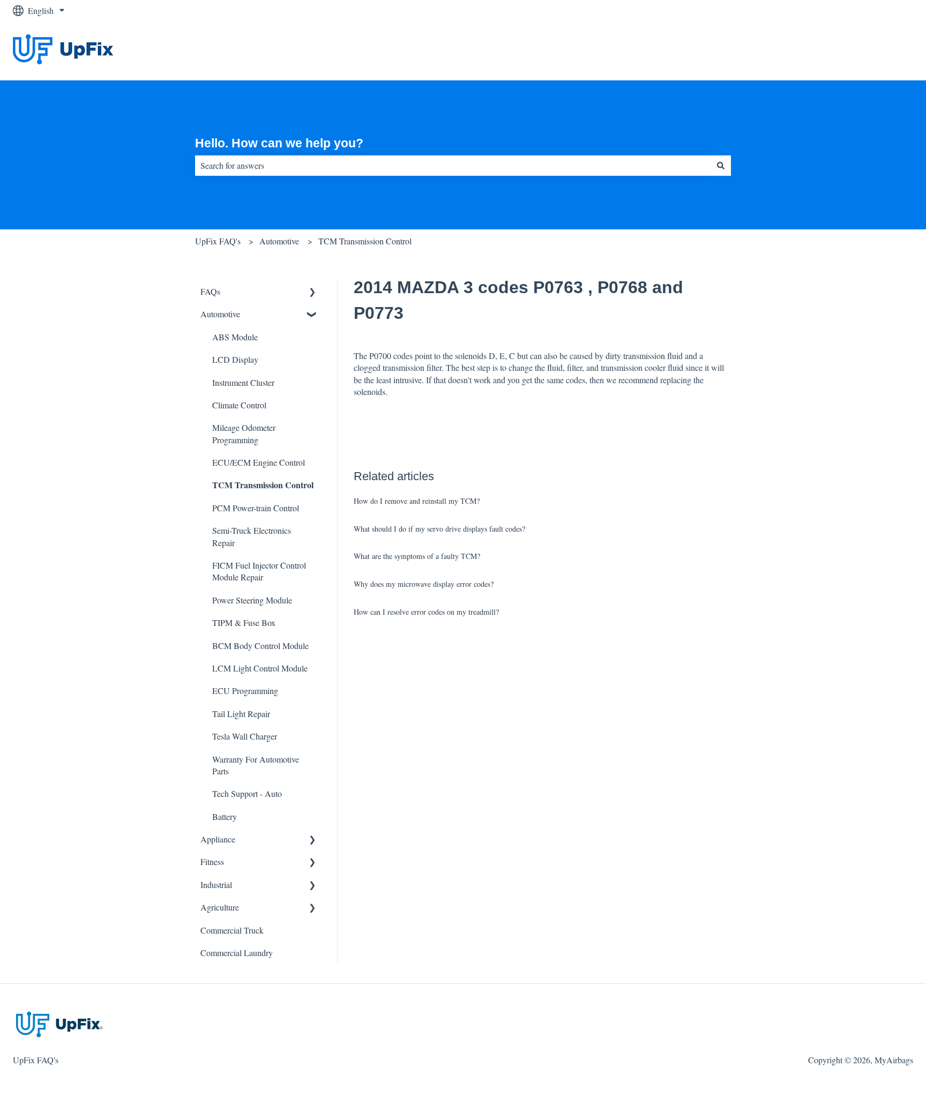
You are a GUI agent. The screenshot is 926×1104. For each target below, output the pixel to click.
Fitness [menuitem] (212, 861)
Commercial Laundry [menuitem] (236, 952)
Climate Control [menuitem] (239, 405)
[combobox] (453, 165)
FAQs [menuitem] (210, 291)
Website (889, 50)
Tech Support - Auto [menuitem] (247, 793)
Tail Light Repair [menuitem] (241, 713)
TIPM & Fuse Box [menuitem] (243, 622)
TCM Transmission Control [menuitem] (262, 485)
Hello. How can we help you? (279, 143)
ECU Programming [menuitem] (245, 690)
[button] (312, 292)
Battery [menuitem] (224, 816)
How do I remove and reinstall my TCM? (417, 501)
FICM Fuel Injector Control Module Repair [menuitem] (259, 571)
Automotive (279, 241)
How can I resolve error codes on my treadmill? (426, 612)
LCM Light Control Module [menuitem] (260, 668)
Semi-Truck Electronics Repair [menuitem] (251, 536)
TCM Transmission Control (365, 241)
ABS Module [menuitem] (235, 336)
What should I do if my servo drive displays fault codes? (439, 529)
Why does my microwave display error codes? (424, 584)
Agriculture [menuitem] (219, 907)
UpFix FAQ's (218, 241)
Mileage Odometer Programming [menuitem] (243, 433)
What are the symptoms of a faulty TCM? (417, 556)
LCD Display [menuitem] (235, 359)
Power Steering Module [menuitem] (252, 600)
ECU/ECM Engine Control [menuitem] (258, 462)
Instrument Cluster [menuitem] (243, 382)
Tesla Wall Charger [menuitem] (244, 736)
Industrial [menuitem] (216, 884)
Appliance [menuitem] (217, 839)
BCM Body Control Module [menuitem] (260, 645)
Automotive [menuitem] (220, 313)
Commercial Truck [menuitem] (232, 930)
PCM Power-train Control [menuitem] (255, 507)
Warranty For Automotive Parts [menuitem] (255, 765)
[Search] (721, 165)
